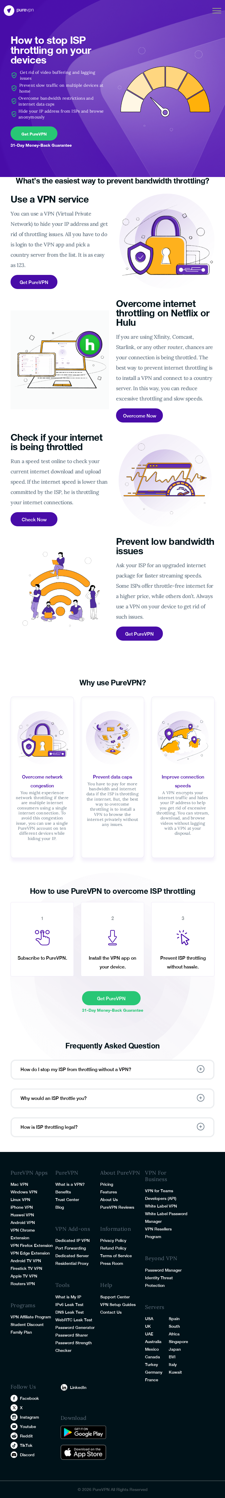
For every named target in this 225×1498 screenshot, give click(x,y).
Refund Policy (113, 1248)
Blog (59, 1207)
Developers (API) (160, 1198)
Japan (175, 1349)
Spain (174, 1318)
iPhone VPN (22, 1207)
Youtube (28, 1426)
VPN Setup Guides (118, 1304)
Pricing (106, 1184)
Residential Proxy (71, 1263)
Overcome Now (139, 416)
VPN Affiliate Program (31, 1317)
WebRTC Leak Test (73, 1319)
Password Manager (163, 1270)
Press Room (111, 1263)
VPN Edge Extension (30, 1253)
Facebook (29, 1398)
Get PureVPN (34, 133)
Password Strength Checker (73, 1346)
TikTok (26, 1445)
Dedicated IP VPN (72, 1240)
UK (148, 1326)
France (151, 1379)
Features (108, 1192)
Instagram (29, 1417)
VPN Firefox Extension (32, 1245)
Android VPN (23, 1222)
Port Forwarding (70, 1248)
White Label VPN (161, 1206)
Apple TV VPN (24, 1276)
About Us (109, 1199)
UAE (149, 1334)
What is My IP (68, 1297)
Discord (27, 1454)
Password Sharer (71, 1335)
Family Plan (21, 1332)
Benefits (63, 1192)
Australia (153, 1341)
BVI (172, 1357)
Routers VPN (23, 1283)
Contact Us (111, 1312)
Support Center (115, 1297)
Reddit (26, 1436)
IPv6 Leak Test (69, 1304)
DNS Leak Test (69, 1312)
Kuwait (175, 1372)
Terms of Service (116, 1255)
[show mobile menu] (216, 10)
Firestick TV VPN (26, 1268)
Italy (173, 1364)
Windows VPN (24, 1192)
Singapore (178, 1341)
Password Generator (75, 1327)
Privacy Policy (113, 1240)
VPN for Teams (159, 1190)
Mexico (152, 1349)
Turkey (151, 1364)
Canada (152, 1357)
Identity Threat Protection (159, 1281)
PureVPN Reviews (117, 1207)
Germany (153, 1372)
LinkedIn (78, 1387)
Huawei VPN (22, 1215)
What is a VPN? (70, 1184)
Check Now (34, 519)
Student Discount (27, 1324)
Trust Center (67, 1199)
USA (149, 1318)
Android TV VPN (26, 1260)
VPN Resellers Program (158, 1233)
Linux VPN (20, 1199)
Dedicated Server (72, 1255)
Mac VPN (19, 1184)
